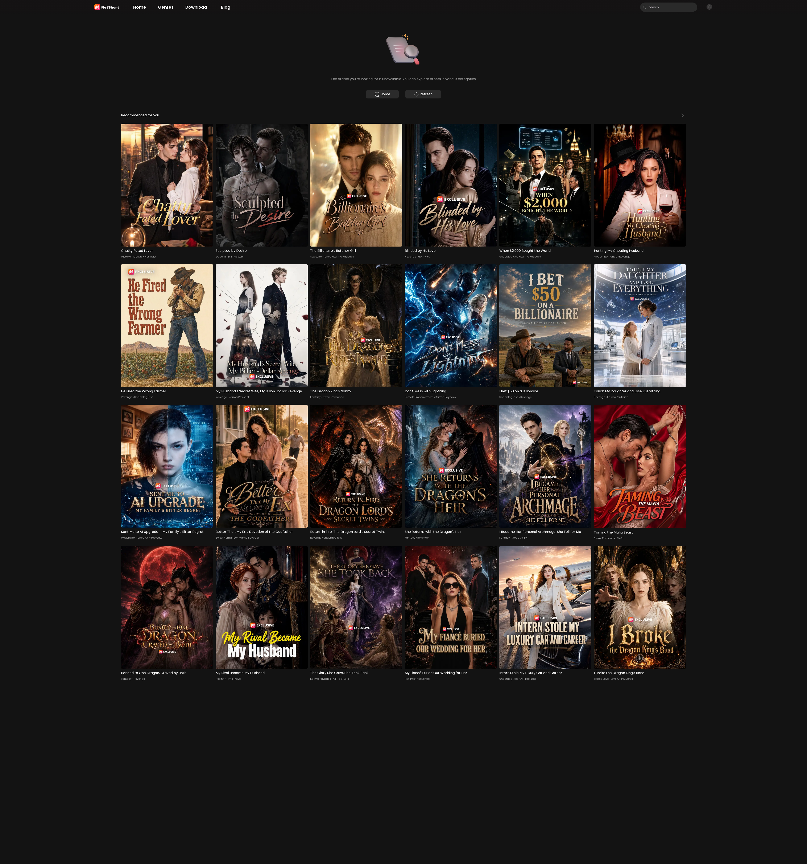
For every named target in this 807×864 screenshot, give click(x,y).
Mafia (620, 538)
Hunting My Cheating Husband (618, 250)
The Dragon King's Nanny (330, 391)
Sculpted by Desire (231, 250)
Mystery (239, 256)
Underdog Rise (508, 256)
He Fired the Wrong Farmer (143, 391)
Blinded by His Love (420, 250)
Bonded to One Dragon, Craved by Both (153, 672)
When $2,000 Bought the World (525, 250)
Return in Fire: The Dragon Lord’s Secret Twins (347, 531)
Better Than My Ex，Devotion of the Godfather (254, 531)
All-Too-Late (154, 537)
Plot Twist (150, 256)
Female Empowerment (419, 397)
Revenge (410, 256)
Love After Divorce (622, 679)
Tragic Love (601, 679)
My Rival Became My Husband (240, 672)
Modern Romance (605, 256)
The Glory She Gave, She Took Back (339, 672)
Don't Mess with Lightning (425, 391)
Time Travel (234, 679)
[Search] (644, 7)
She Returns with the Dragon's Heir (433, 531)
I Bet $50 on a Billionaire (518, 391)
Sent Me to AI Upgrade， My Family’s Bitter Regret (162, 531)
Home (385, 94)
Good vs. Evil (224, 256)
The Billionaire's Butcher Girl (333, 250)
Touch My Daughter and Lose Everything (627, 391)
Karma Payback (343, 256)
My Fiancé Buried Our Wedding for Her (436, 672)
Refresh (426, 94)
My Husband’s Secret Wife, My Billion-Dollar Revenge (259, 391)
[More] (682, 115)
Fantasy (315, 397)
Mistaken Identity (131, 256)
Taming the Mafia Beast (613, 532)
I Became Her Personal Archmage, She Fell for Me (540, 531)
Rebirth (220, 679)
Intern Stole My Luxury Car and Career (530, 672)
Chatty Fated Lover (137, 250)
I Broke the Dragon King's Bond (619, 672)
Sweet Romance (320, 256)
